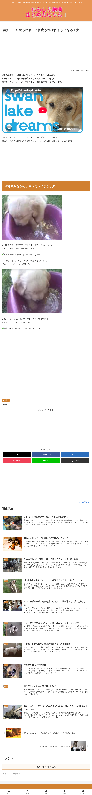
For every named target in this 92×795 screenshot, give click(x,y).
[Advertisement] (46, 50)
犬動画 (7, 400)
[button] (75, 460)
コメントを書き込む (46, 766)
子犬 (5, 404)
